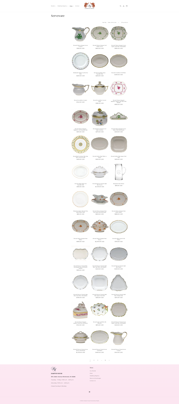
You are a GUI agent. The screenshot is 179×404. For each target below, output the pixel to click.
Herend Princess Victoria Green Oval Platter (99, 350)
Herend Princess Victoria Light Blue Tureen (100, 184)
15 (105, 360)
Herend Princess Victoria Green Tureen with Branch (80, 350)
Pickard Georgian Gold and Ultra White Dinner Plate (80, 211)
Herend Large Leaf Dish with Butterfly (99, 322)
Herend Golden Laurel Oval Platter (119, 239)
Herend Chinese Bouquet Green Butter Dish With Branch (118, 129)
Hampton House (86, 400)
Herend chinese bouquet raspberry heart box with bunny (80, 322)
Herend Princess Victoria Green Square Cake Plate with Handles (118, 322)
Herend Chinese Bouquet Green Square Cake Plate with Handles (118, 46)
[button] (53, 5)
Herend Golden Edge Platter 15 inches (100, 157)
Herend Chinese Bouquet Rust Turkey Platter (119, 211)
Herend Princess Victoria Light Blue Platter (119, 266)
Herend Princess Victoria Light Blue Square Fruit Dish (100, 295)
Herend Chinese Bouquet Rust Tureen (99, 239)
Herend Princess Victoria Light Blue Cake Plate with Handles (100, 266)
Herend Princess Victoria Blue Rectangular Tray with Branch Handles (80, 267)
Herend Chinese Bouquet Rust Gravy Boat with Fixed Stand (99, 211)
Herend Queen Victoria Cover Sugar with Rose (99, 129)
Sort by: (104, 22)
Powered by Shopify (94, 400)
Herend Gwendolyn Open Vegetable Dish (99, 73)
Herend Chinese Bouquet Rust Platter (80, 239)
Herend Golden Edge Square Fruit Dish (118, 157)
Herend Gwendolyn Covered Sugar (99, 101)
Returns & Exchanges (95, 378)
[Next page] (109, 360)
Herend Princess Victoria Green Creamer (118, 350)
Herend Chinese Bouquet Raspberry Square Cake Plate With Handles (118, 101)
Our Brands (93, 370)
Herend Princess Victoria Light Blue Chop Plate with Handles (80, 295)
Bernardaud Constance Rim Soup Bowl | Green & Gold (80, 157)
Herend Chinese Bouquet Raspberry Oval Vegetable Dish (80, 129)
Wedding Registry (94, 375)
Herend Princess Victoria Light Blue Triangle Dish (119, 295)
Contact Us (93, 380)
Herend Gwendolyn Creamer (80, 100)
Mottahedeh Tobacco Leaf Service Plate (80, 73)
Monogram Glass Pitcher (118, 183)
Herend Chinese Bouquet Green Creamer (80, 46)
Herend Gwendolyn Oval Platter (118, 72)
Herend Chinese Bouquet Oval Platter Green (99, 46)
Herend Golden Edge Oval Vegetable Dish (80, 184)
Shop (91, 373)
